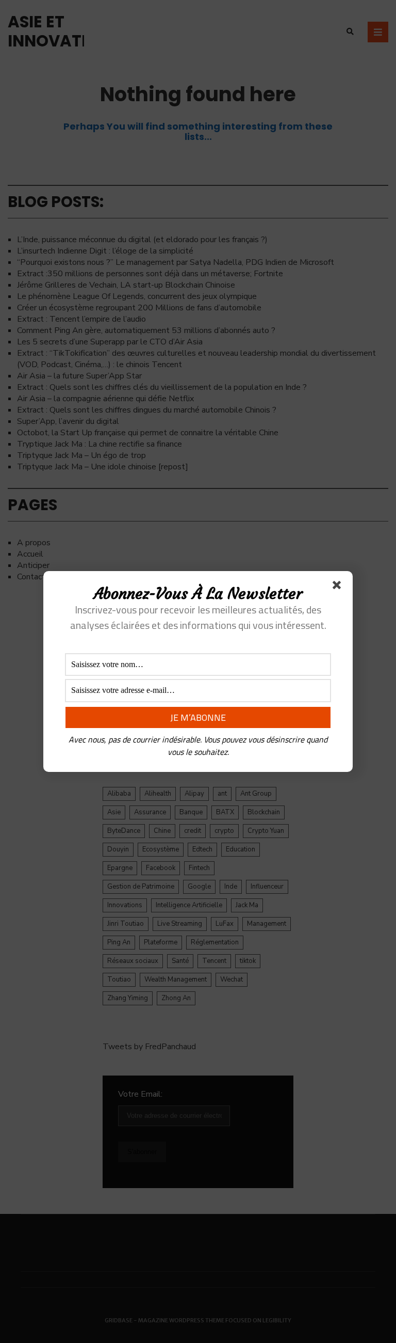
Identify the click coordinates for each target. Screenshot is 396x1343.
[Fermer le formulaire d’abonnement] (339, 587)
